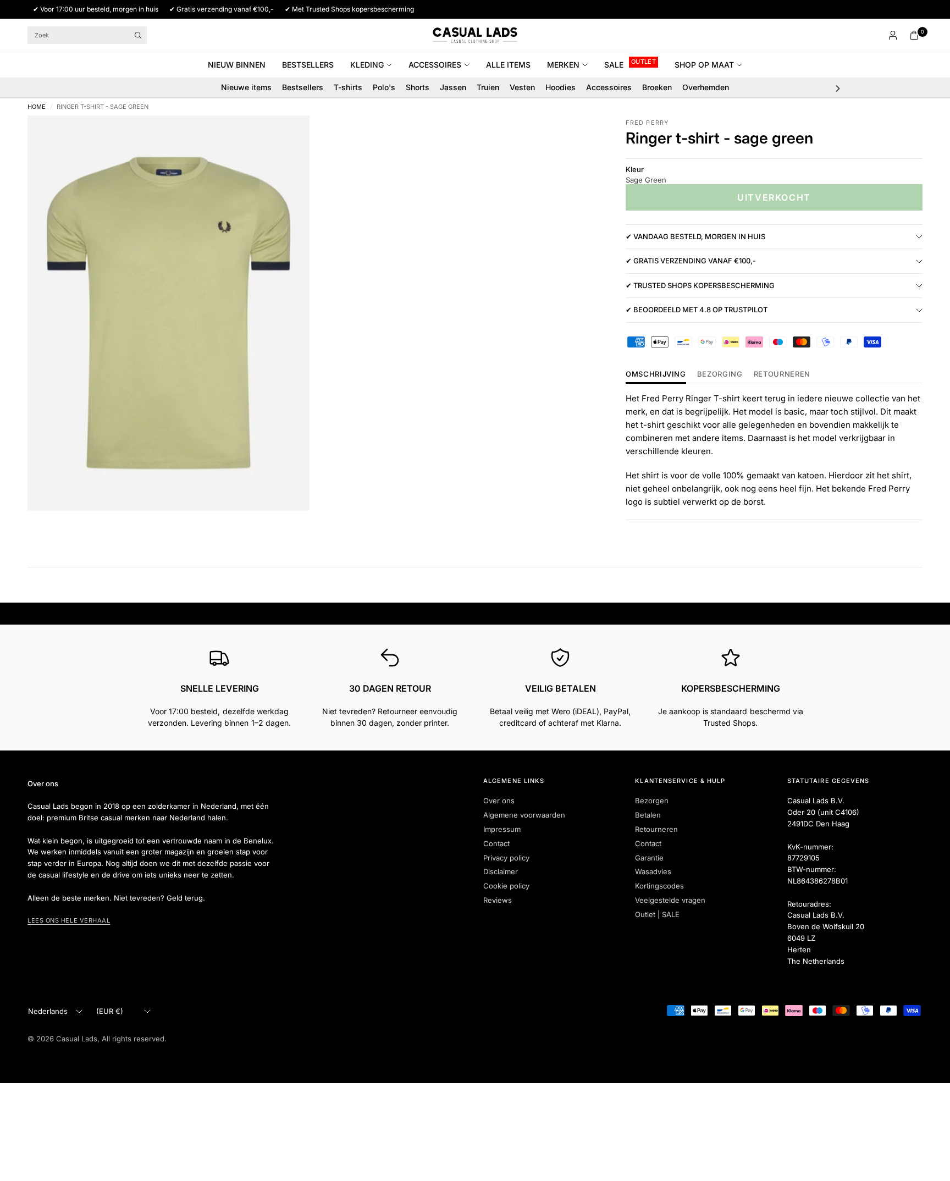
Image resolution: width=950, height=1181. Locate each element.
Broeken (657, 87)
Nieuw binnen (237, 64)
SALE (613, 64)
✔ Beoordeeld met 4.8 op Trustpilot (696, 310)
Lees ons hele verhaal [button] (69, 920)
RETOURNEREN (782, 374)
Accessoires (434, 64)
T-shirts (348, 87)
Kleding (367, 64)
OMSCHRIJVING (656, 374)
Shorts (417, 87)
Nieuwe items (246, 87)
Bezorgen (652, 800)
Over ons (499, 800)
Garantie (649, 857)
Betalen (648, 814)
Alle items (508, 64)
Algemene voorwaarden (524, 814)
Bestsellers (308, 64)
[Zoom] (286, 138)
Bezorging (720, 374)
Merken (563, 64)
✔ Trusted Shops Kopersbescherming (700, 285)
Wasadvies (653, 871)
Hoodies (560, 87)
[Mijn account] (893, 35)
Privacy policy (506, 857)
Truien (488, 87)
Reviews (497, 900)
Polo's (384, 87)
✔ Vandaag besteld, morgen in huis (695, 236)
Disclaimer (500, 871)
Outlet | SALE (657, 914)
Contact (496, 843)
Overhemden (705, 87)
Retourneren (656, 829)
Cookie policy (506, 885)
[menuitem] (241, 65)
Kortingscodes (659, 885)
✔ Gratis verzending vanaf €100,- (691, 261)
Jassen (453, 87)
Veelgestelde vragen (670, 900)
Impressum (502, 829)
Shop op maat (704, 64)
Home (36, 107)
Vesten (522, 87)
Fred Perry (647, 122)
